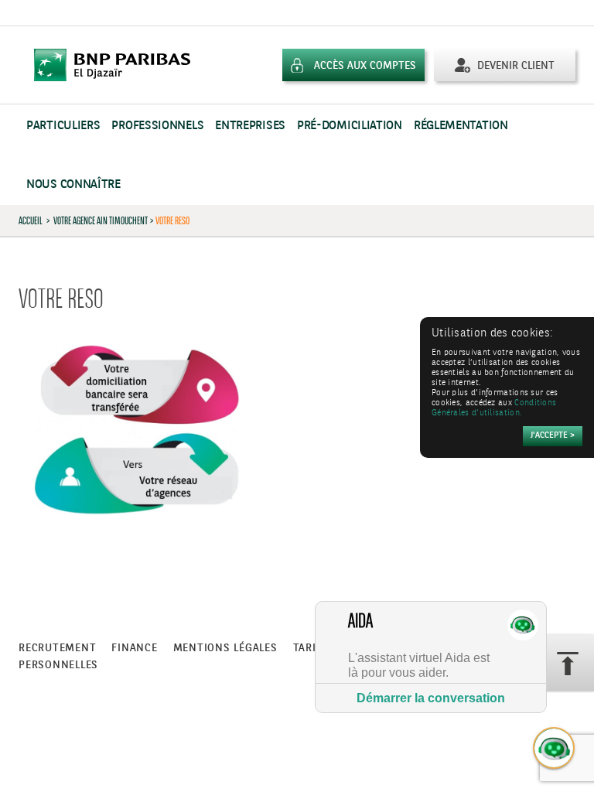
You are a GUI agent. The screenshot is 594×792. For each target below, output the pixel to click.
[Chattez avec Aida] (554, 749)
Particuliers (63, 125)
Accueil (31, 220)
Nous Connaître (73, 184)
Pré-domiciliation (349, 125)
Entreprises (250, 125)
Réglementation (461, 125)
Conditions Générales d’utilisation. (494, 408)
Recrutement (57, 648)
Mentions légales (225, 648)
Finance (134, 648)
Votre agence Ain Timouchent (100, 220)
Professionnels (157, 125)
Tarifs (311, 648)
